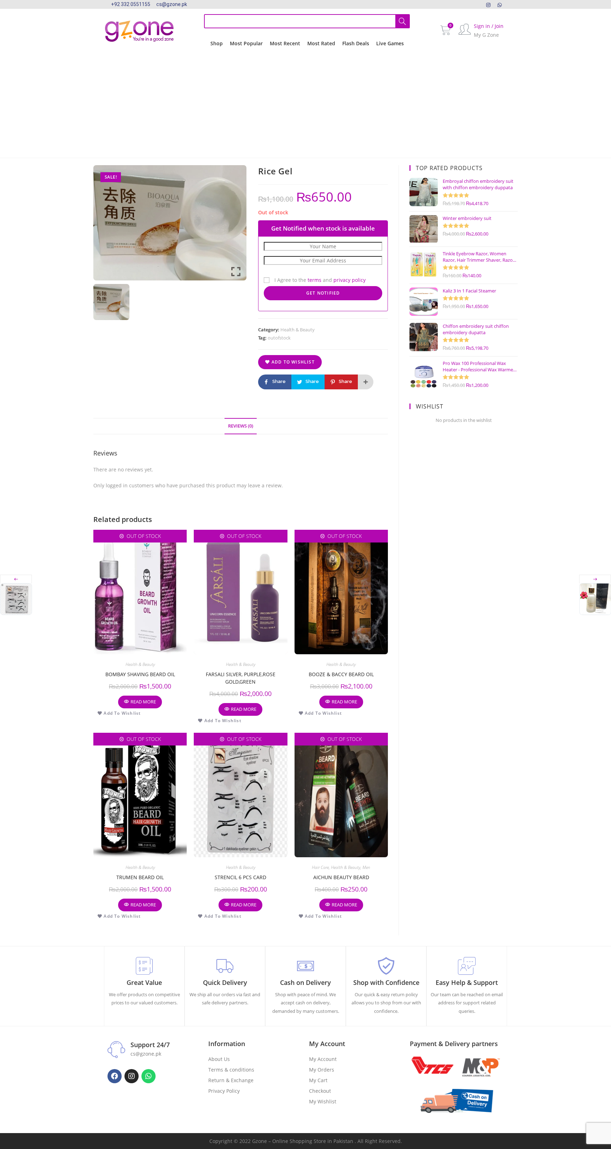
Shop (216, 43)
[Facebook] (114, 1076)
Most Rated (321, 43)
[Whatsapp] (148, 1076)
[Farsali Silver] (595, 599)
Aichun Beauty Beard (341, 877)
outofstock (279, 338)
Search (402, 21)
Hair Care (320, 867)
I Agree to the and (319, 280)
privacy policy (349, 280)
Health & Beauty (297, 329)
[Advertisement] (305, 104)
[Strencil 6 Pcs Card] (16, 599)
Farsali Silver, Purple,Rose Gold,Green (240, 678)
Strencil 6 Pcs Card (240, 877)
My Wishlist (322, 1101)
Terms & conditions (231, 1069)
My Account (323, 1059)
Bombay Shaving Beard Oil (140, 674)
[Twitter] (499, 4)
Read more (143, 701)
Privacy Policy (224, 1090)
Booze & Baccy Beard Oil (341, 674)
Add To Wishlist (292, 362)
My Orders (321, 1069)
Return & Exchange (231, 1080)
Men (366, 867)
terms (314, 280)
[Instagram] (488, 4)
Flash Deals (355, 43)
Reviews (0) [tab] (240, 426)
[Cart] (445, 30)
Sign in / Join (489, 26)
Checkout (320, 1090)
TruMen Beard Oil (140, 877)
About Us (219, 1059)
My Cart (318, 1080)
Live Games (390, 43)
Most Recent (285, 43)
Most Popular (246, 43)
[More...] (365, 382)
